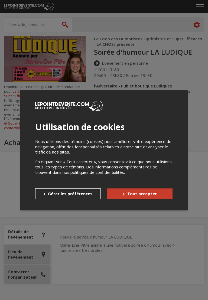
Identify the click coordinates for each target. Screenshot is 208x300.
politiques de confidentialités (97, 172)
